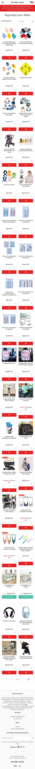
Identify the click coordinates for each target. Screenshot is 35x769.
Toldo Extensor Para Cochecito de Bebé (25, 657)
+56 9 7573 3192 (17, 718)
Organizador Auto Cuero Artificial (9, 399)
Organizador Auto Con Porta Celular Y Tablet (26, 364)
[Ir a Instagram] (21, 747)
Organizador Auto (9, 363)
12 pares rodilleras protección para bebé (9, 78)
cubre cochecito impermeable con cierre (9, 150)
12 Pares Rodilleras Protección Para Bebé (26, 42)
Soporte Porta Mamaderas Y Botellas (9, 437)
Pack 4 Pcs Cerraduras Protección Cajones (9, 221)
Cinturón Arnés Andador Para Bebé (26, 510)
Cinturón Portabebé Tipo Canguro (26, 473)
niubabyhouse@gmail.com (17, 716)
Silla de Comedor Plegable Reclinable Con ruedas (9, 658)
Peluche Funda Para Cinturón (25, 399)
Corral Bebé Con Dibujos (26, 586)
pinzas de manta (9, 185)
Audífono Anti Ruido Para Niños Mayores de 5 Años (25, 622)
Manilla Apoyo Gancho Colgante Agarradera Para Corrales (26, 549)
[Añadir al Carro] (9, 58)
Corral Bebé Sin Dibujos (9, 586)
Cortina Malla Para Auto (26, 437)
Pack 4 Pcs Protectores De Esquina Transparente (9, 293)
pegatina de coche (26, 77)
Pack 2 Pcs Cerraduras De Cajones (26, 221)
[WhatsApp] (24, 747)
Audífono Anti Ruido (9, 621)
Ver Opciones (9, 597)
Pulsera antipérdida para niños (9, 114)
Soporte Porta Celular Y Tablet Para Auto (9, 473)
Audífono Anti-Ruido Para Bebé (25, 328)
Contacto (17, 726)
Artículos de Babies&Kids (17, 728)
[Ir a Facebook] (18, 747)
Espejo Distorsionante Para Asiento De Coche (26, 115)
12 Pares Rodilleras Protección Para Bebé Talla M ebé (9, 43)
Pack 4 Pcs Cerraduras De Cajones (9, 256)
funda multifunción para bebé (26, 185)
